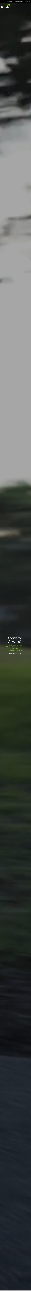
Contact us (27, 1)
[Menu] (28, 6)
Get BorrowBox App (18, 1)
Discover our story (15, 653)
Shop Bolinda (9, 1)
